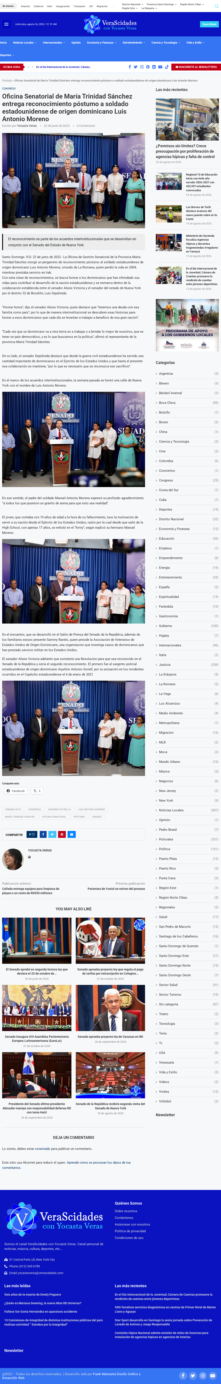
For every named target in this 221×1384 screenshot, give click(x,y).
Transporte (79, 6)
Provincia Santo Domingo (160, 4)
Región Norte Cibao (190, 4)
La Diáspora (147, 8)
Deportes (5, 55)
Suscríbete (209, 24)
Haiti (49, 6)
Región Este (128, 8)
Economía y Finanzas (100, 42)
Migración (102, 6)
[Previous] (28, 67)
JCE (91, 6)
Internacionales (52, 42)
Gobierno (38, 6)
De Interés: (8, 6)
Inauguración (63, 6)
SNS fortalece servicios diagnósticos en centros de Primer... (70, 67)
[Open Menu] (6, 24)
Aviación (25, 6)
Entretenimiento (132, 42)
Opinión (76, 42)
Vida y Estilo (194, 42)
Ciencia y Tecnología (164, 42)
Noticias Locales (23, 42)
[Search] (217, 6)
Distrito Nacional (131, 4)
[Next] (33, 67)
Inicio (3, 42)
